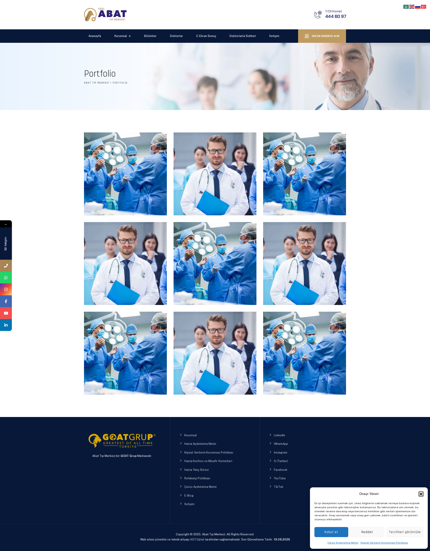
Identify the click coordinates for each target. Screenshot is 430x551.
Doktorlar (176, 36)
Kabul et (331, 532)
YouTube (280, 478)
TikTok (278, 486)
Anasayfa (94, 36)
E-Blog (189, 495)
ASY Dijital (197, 539)
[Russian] (418, 6)
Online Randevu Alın (325, 36)
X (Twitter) (281, 461)
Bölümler (150, 36)
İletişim (274, 36)
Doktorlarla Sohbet (243, 36)
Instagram (280, 452)
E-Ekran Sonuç (206, 36)
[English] (412, 6)
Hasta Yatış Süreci (196, 469)
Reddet (367, 532)
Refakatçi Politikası (197, 478)
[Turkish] (424, 6)
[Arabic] (406, 6)
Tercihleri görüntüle (405, 532)
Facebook (280, 469)
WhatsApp (281, 443)
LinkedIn (279, 435)
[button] (421, 494)
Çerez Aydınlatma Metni (342, 542)
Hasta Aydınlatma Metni (200, 443)
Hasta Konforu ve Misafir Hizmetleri (208, 461)
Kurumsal (120, 36)
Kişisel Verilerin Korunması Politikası (384, 542)
